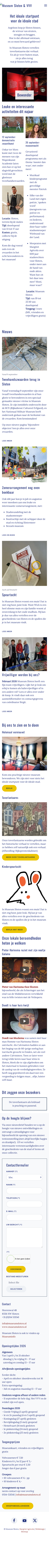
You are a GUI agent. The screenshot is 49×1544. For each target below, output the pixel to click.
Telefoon (13, 1198)
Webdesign (40, 1529)
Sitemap (24, 1531)
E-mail (11, 1211)
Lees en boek (8, 535)
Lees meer (7, 441)
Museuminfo (9, 1336)
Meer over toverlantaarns (20, 857)
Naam (10, 1185)
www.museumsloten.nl (14, 1326)
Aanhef (12, 1171)
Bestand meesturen (17, 1276)
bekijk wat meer (14, 930)
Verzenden (16, 1269)
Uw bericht (14, 1225)
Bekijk (9, 788)
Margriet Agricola (26, 1529)
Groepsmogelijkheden (17, 1506)
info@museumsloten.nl (14, 1323)
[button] (45, 5)
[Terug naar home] (16, 5)
